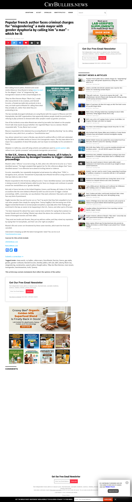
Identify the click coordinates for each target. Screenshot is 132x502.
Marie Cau (68, 263)
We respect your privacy (56, 490)
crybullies (47, 12)
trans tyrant (69, 265)
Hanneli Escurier (30, 263)
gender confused (17, 263)
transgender (9, 267)
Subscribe (108, 499)
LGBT (56, 263)
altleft (38, 12)
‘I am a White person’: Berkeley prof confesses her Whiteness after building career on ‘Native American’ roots (105, 187)
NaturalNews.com (11, 246)
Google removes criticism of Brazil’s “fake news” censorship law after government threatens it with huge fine (106, 216)
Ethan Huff (20, 38)
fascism (55, 260)
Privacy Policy (66, 495)
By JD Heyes (96, 108)
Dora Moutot (47, 260)
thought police (42, 265)
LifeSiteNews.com (11, 242)
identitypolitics (59, 12)
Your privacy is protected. (15, 296)
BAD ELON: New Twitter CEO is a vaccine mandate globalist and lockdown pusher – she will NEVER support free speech (105, 148)
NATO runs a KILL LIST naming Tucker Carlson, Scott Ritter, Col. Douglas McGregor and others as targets (105, 120)
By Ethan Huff (96, 84)
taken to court (38, 90)
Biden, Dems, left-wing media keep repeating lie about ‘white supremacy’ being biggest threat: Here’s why (105, 112)
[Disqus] (40, 396)
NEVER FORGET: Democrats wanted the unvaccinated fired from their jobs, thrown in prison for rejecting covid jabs (105, 141)
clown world (21, 260)
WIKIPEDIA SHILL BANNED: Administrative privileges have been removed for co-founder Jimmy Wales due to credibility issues (105, 155)
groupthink (29, 12)
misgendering (10, 265)
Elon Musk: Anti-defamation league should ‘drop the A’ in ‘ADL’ (105, 127)
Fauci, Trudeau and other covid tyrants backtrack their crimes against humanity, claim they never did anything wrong (105, 194)
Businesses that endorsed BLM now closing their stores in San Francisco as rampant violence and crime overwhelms (105, 179)
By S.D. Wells (96, 158)
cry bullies (29, 260)
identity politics (42, 263)
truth (29, 267)
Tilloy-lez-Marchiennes (56, 265)
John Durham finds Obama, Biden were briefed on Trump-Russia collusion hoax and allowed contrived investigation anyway (106, 133)
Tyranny (34, 267)
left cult (51, 263)
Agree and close (113, 491)
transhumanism (20, 267)
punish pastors (60, 148)
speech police (31, 265)
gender (70, 12)
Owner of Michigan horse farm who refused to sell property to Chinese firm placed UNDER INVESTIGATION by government (105, 201)
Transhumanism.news (13, 234)
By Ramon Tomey (97, 182)
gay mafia (68, 260)
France (61, 260)
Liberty (61, 263)
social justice (20, 265)
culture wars (38, 260)
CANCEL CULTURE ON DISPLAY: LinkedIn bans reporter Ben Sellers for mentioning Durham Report (104, 88)
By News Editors (97, 101)
